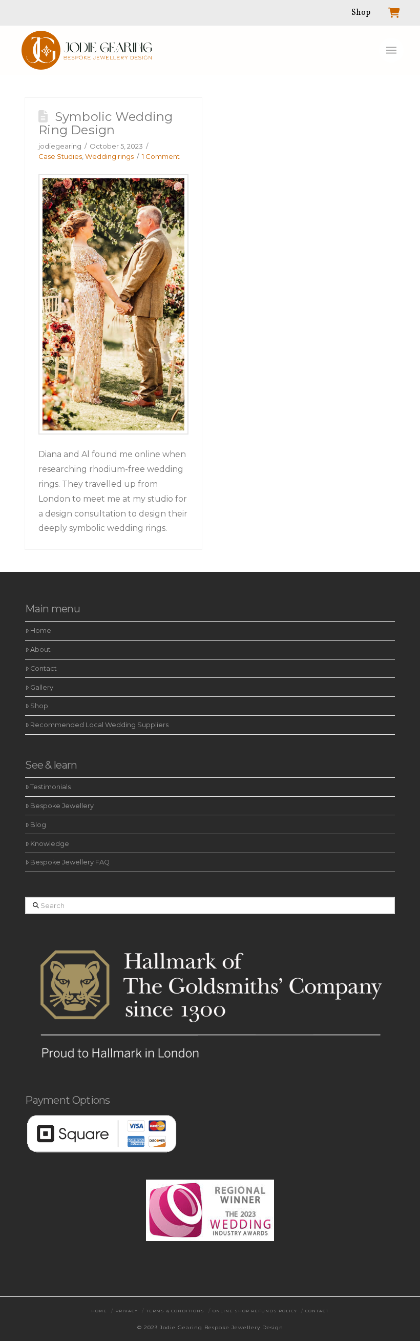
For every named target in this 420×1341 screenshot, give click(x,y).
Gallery (41, 687)
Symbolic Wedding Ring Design (105, 123)
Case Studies (60, 156)
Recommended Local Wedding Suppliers (99, 725)
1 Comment (161, 156)
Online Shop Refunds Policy (255, 1310)
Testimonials (50, 787)
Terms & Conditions (175, 1310)
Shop (39, 706)
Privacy (126, 1310)
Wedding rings (109, 156)
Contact (43, 668)
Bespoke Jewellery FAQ (70, 862)
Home (40, 630)
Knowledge (49, 844)
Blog (38, 825)
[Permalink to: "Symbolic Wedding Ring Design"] (113, 304)
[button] (391, 50)
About (40, 649)
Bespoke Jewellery (62, 806)
